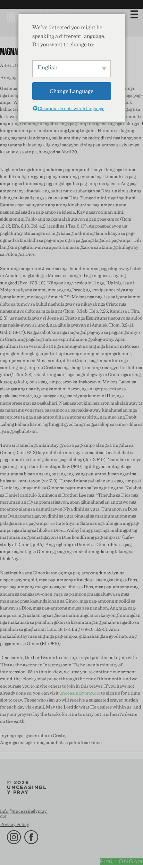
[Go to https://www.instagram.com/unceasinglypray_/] (14, 837)
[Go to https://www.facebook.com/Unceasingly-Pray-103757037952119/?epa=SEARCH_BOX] (31, 837)
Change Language (71, 90)
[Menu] (134, 14)
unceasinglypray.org (79, 693)
